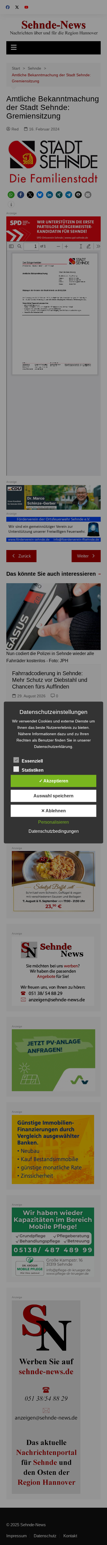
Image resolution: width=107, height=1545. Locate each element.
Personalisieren (53, 822)
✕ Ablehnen (53, 810)
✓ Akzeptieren (53, 781)
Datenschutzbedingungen (54, 831)
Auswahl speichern (53, 796)
